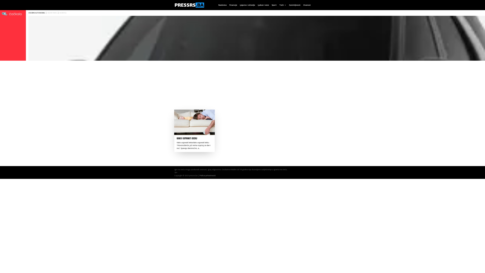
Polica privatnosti (208, 175)
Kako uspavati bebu (187, 138)
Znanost (307, 5)
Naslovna (222, 5)
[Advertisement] (242, 80)
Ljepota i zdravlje (247, 5)
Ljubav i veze (263, 5)
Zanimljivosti (294, 5)
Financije (233, 5)
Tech (281, 5)
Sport (274, 5)
